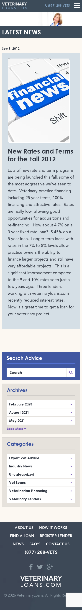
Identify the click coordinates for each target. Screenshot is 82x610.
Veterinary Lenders (25, 499)
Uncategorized (21, 474)
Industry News (20, 466)
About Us (24, 528)
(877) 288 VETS (58, 5)
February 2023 (20, 404)
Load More (15, 428)
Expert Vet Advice (24, 458)
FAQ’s (34, 544)
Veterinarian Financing (28, 491)
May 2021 (17, 420)
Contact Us (57, 544)
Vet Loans (17, 482)
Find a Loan (22, 536)
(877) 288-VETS (41, 552)
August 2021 (19, 412)
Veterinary (15, 6)
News (18, 544)
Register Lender (56, 536)
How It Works (53, 528)
